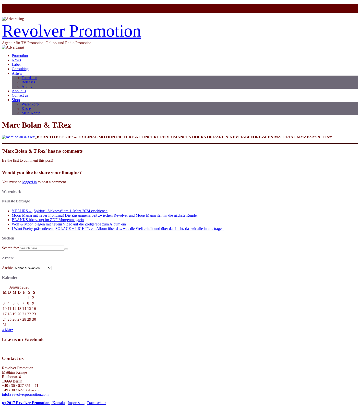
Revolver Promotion (71, 30)
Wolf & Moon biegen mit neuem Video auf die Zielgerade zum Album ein (69, 224)
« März (7, 330)
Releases (28, 82)
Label (16, 64)
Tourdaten (29, 78)
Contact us (20, 95)
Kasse (26, 108)
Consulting (20, 69)
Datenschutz (96, 403)
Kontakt (58, 403)
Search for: (10, 248)
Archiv (27, 86)
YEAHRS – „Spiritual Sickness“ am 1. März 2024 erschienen (60, 211)
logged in (29, 182)
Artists (17, 73)
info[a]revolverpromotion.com (25, 394)
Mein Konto (31, 113)
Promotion (20, 55)
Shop (16, 100)
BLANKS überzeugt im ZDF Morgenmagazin (48, 220)
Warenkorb (30, 104)
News (16, 60)
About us (19, 91)
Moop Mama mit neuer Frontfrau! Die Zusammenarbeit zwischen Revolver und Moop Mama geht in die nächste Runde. (105, 215)
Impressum (76, 403)
